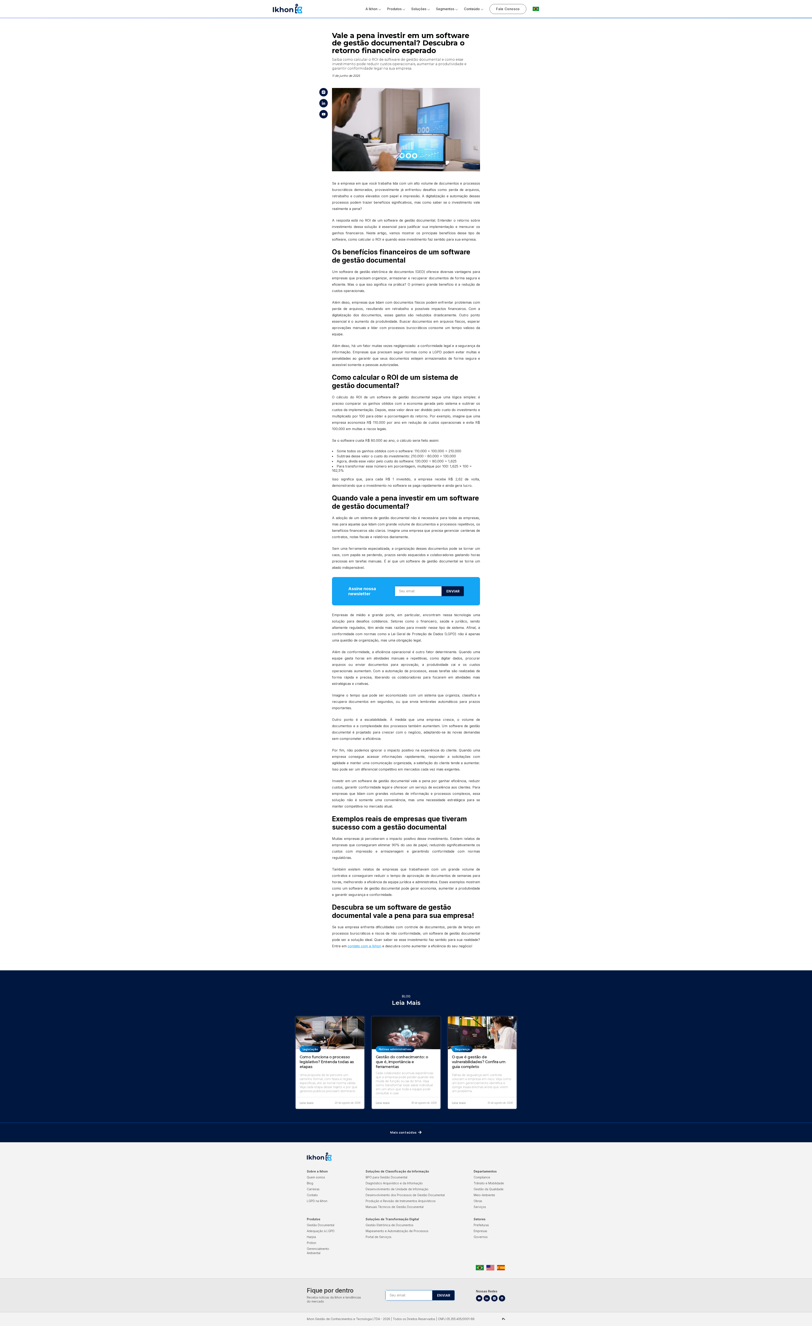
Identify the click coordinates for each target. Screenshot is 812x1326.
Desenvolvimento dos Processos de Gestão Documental (405, 1195)
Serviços (480, 1207)
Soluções (418, 9)
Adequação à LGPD (321, 1231)
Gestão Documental (320, 1225)
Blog (310, 1183)
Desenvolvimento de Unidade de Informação (397, 1189)
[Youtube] (479, 1298)
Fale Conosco (508, 9)
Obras (478, 1201)
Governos (481, 1237)
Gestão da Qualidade (488, 1189)
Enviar (452, 591)
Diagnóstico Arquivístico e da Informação (394, 1183)
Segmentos (445, 9)
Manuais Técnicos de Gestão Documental (395, 1207)
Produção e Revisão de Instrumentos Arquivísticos (401, 1201)
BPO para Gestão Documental (386, 1177)
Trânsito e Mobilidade (489, 1183)
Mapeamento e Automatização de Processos (397, 1231)
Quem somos (316, 1177)
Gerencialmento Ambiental (318, 1251)
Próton (311, 1243)
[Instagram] (494, 1298)
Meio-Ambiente (484, 1195)
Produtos (394, 9)
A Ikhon (371, 9)
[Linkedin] (487, 1298)
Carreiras (313, 1189)
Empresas (480, 1231)
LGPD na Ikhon (317, 1201)
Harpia (311, 1237)
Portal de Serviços (378, 1237)
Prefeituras (481, 1225)
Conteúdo (472, 9)
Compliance (482, 1177)
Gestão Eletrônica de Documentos (389, 1225)
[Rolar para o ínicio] (502, 1298)
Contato (312, 1195)
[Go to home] (287, 12)
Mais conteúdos (403, 1132)
